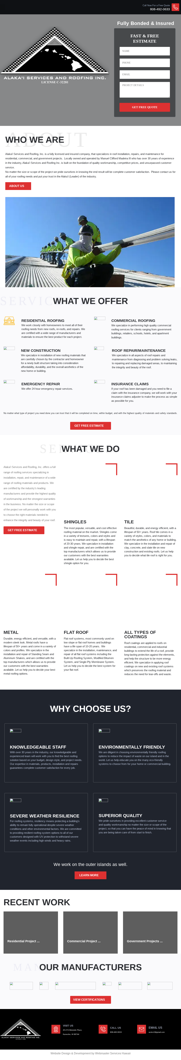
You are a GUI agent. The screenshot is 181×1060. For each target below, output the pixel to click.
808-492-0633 (160, 9)
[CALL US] (103, 1029)
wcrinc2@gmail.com (157, 1032)
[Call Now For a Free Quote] (175, 7)
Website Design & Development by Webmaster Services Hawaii (91, 1053)
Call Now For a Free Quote (156, 5)
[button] (2, 7)
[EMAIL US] (141, 1029)
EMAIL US (155, 1027)
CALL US (115, 1027)
